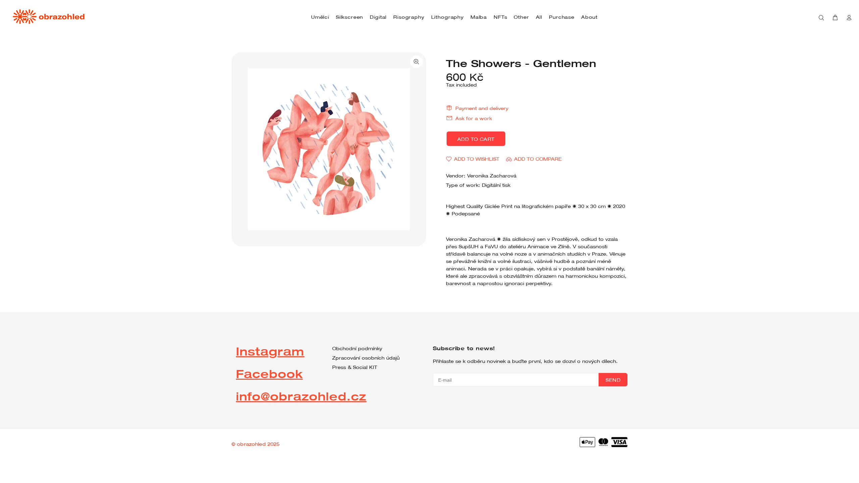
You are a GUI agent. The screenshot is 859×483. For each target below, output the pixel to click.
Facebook (269, 373)
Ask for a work (473, 118)
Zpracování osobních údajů (366, 358)
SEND (613, 380)
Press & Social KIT (354, 367)
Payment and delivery (481, 108)
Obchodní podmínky (357, 348)
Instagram (270, 351)
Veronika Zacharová (491, 175)
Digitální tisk (496, 185)
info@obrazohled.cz (301, 396)
